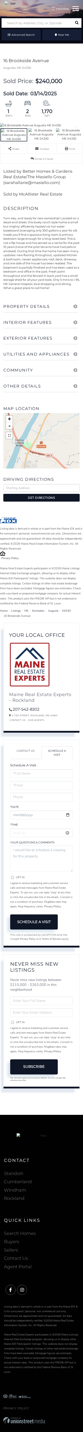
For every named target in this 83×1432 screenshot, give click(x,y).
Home (4, 611)
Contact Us (17, 720)
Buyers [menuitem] (11, 1241)
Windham (15, 1190)
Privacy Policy (10, 558)
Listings (16, 611)
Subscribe (34, 1066)
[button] (76, 23)
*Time (14, 824)
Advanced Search (23, 34)
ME (26, 611)
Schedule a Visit (57, 752)
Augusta (53, 611)
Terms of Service (51, 939)
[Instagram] (22, 1290)
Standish (13, 1173)
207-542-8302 (26, 709)
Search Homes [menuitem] (20, 1233)
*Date (14, 807)
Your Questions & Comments (32, 842)
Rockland (14, 1198)
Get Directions (41, 497)
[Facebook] (10, 1290)
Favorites (62, 8)
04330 (66, 611)
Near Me (63, 34)
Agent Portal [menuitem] (18, 1266)
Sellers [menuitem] (11, 1250)
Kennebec (38, 611)
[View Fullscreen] (9, 435)
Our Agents (36, 720)
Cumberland (18, 1181)
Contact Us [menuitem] (16, 1258)
